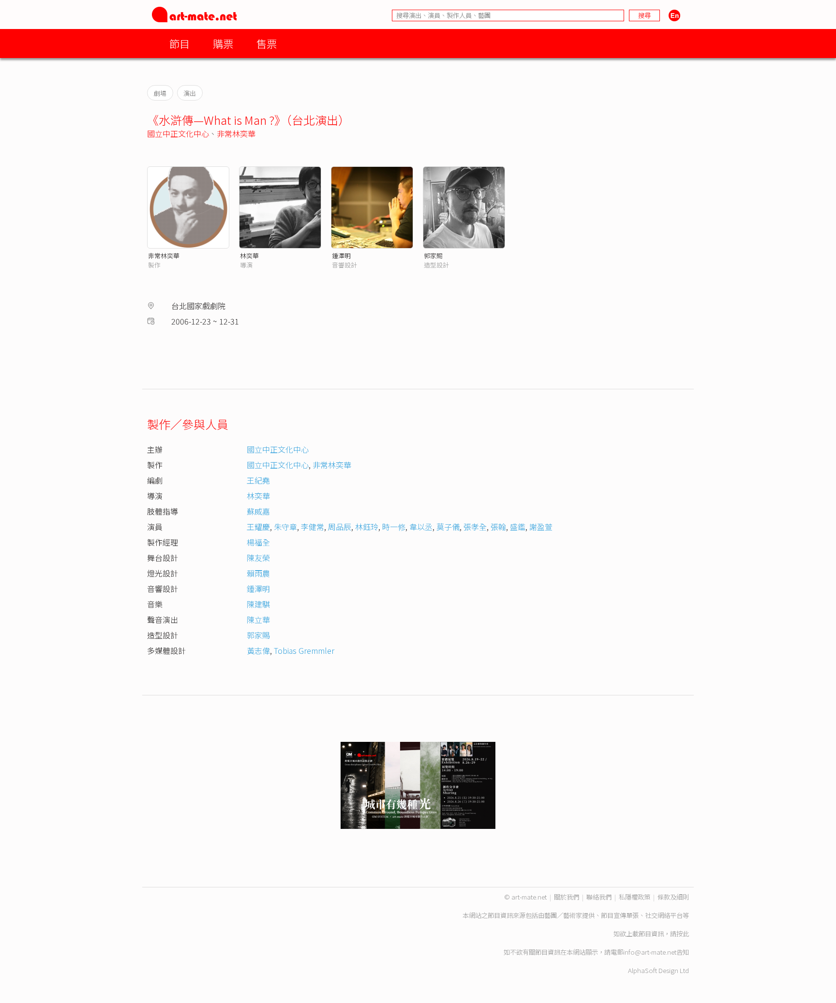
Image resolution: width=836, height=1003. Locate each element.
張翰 (498, 526)
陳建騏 (258, 604)
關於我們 (566, 896)
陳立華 (258, 619)
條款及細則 (673, 896)
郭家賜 (433, 255)
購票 (223, 43)
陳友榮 (258, 557)
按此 (682, 933)
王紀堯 (258, 480)
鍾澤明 (341, 255)
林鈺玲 (366, 526)
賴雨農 (258, 573)
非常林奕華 (236, 133)
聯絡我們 (599, 896)
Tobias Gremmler (304, 650)
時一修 (393, 526)
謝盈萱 (540, 526)
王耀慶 (258, 526)
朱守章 (285, 526)
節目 (179, 43)
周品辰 (339, 526)
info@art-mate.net (649, 952)
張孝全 (475, 526)
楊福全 (258, 542)
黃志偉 (258, 650)
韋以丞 (421, 526)
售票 (266, 43)
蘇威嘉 (258, 511)
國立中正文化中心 (178, 133)
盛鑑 (517, 526)
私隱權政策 (634, 896)
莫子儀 (448, 526)
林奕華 (249, 255)
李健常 (312, 526)
